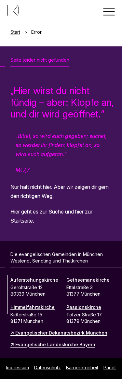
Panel (109, 367)
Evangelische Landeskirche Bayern (55, 344)
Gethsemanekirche (88, 280)
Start (15, 32)
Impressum (17, 367)
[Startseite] (2, 9)
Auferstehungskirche (34, 280)
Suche (56, 211)
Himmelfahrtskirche (32, 307)
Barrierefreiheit (82, 367)
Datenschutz (47, 367)
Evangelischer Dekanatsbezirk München (61, 333)
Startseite (21, 220)
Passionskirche (83, 307)
